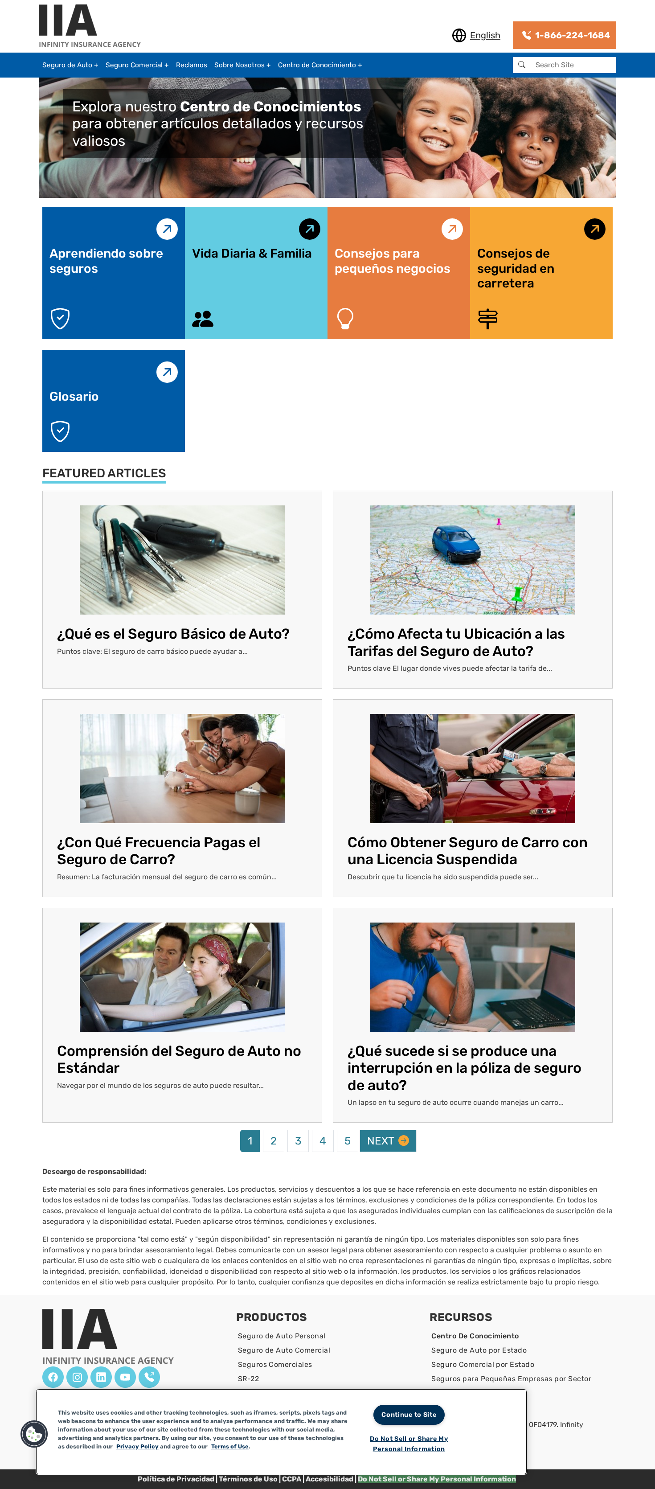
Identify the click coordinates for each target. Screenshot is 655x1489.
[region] (281, 1432)
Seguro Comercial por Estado (482, 1364)
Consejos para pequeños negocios (392, 261)
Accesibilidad (329, 1479)
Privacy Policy (137, 1446)
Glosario (74, 396)
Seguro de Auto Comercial (284, 1350)
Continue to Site (409, 1415)
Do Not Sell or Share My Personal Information (409, 1444)
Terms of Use (230, 1446)
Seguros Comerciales (275, 1364)
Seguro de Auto (67, 65)
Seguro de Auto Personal (282, 1336)
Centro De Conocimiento (475, 1336)
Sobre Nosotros (239, 65)
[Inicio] (93, 26)
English (485, 35)
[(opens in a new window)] (53, 1377)
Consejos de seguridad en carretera (515, 268)
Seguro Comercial (134, 65)
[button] (34, 1434)
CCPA (291, 1479)
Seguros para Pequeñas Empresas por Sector (511, 1378)
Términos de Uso (248, 1479)
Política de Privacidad (176, 1479)
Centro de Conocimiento (317, 65)
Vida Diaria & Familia (252, 253)
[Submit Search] (522, 65)
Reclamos (191, 65)
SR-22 (248, 1378)
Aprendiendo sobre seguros (106, 261)
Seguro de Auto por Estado (479, 1350)
